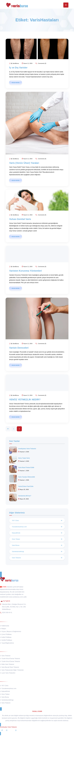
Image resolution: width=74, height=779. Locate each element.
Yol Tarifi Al (6, 601)
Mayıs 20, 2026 (24, 499)
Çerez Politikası (6, 634)
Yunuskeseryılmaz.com (19, 526)
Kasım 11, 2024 (27, 63)
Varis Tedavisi (16, 557)
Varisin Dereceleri (19, 347)
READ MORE (15, 82)
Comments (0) (42, 63)
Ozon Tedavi (16, 539)
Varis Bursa (15, 545)
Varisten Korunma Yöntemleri (25, 270)
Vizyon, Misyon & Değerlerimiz (11, 631)
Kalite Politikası (6, 637)
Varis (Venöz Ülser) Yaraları (24, 163)
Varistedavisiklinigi (18, 551)
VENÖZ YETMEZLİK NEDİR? (25, 399)
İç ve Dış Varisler (18, 67)
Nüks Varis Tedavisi (7, 664)
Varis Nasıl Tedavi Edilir (26, 467)
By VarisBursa (15, 63)
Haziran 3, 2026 (24, 461)
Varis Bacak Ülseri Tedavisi (10, 667)
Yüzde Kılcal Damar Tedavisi (10, 658)
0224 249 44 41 (7, 612)
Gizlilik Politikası (6, 640)
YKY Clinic (15, 520)
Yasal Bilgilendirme (7, 643)
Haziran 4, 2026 (24, 451)
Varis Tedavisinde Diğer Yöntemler (12, 670)
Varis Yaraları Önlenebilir (26, 477)
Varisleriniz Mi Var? (24, 496)
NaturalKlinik (16, 533)
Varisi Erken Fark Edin (25, 486)
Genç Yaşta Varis (24, 458)
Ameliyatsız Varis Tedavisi (27, 448)
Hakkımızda (5, 626)
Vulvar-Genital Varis (20, 219)
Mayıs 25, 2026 (24, 489)
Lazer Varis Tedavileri (8, 673)
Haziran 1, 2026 (24, 470)
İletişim (3, 628)
